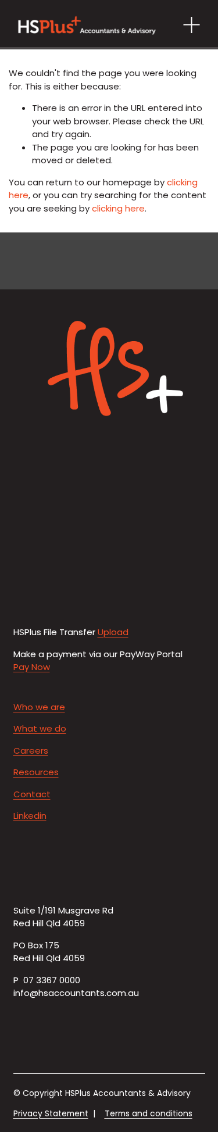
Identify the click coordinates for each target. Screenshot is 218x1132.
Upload (113, 632)
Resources (36, 772)
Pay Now (31, 667)
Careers (30, 750)
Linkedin (30, 815)
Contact (32, 794)
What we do (39, 728)
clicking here (118, 208)
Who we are (39, 707)
